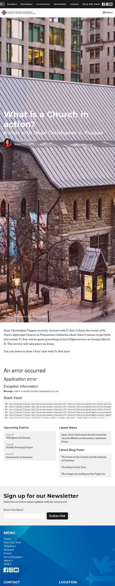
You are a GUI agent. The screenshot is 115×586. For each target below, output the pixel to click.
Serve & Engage (12, 557)
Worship (9, 546)
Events (7, 553)
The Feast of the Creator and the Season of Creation (83, 459)
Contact (74, 4)
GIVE (7, 564)
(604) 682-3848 (91, 4)
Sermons (9, 549)
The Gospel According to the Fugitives (83, 474)
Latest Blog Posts (71, 450)
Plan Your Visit (12, 542)
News (7, 316)
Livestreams (43, 4)
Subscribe (57, 516)
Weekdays (26, 4)
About (7, 560)
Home (7, 539)
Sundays (12, 4)
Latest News (68, 427)
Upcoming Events (16, 427)
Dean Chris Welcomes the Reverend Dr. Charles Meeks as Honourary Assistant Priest (83, 438)
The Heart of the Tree (73, 467)
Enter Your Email (13, 509)
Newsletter (60, 4)
